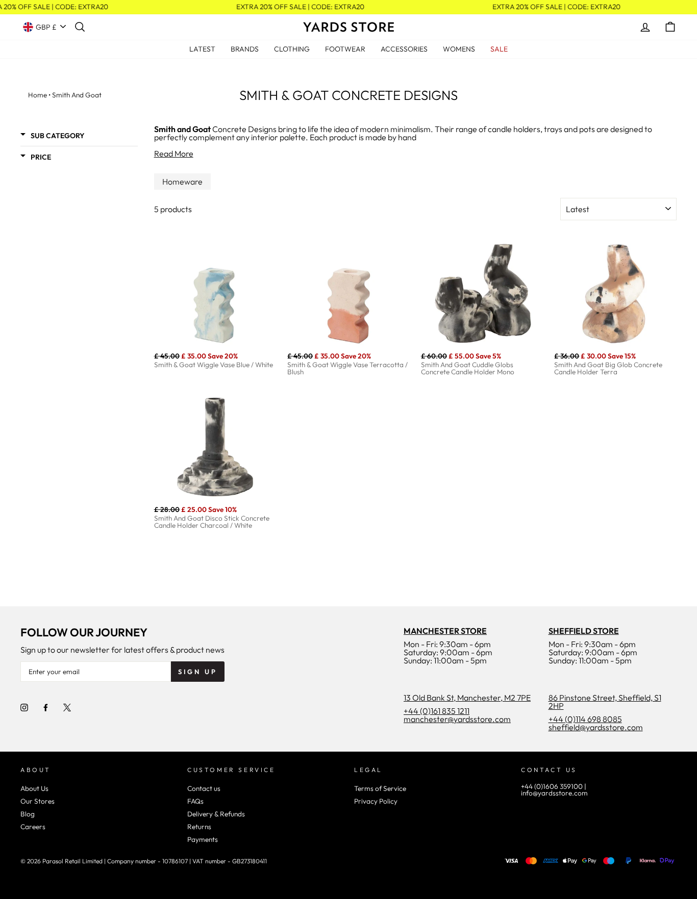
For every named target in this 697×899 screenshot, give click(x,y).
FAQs (195, 801)
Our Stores (37, 801)
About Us (34, 788)
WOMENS (459, 49)
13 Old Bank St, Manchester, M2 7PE (467, 697)
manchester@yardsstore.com (457, 719)
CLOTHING (292, 49)
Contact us (203, 788)
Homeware (182, 181)
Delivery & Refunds (216, 813)
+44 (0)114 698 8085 (585, 719)
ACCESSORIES (404, 49)
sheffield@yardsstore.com (596, 727)
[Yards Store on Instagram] (24, 706)
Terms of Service (380, 788)
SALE (499, 49)
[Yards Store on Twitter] (67, 706)
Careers (32, 826)
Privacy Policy (375, 801)
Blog (27, 813)
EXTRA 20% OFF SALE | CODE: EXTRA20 (298, 7)
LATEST (202, 49)
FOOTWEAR (345, 49)
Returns (199, 826)
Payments (202, 839)
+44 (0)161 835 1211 (436, 711)
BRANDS (245, 49)
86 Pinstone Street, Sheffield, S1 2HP (605, 701)
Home (37, 94)
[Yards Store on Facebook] (45, 706)
